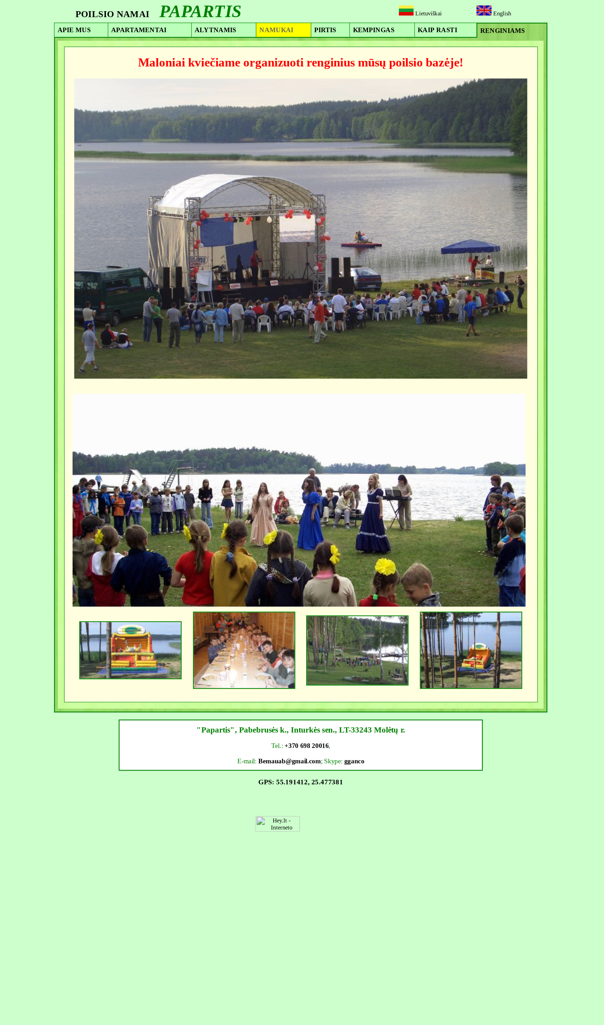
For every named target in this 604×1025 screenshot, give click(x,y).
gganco (354, 760)
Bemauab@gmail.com (289, 760)
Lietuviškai (427, 13)
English (501, 13)
